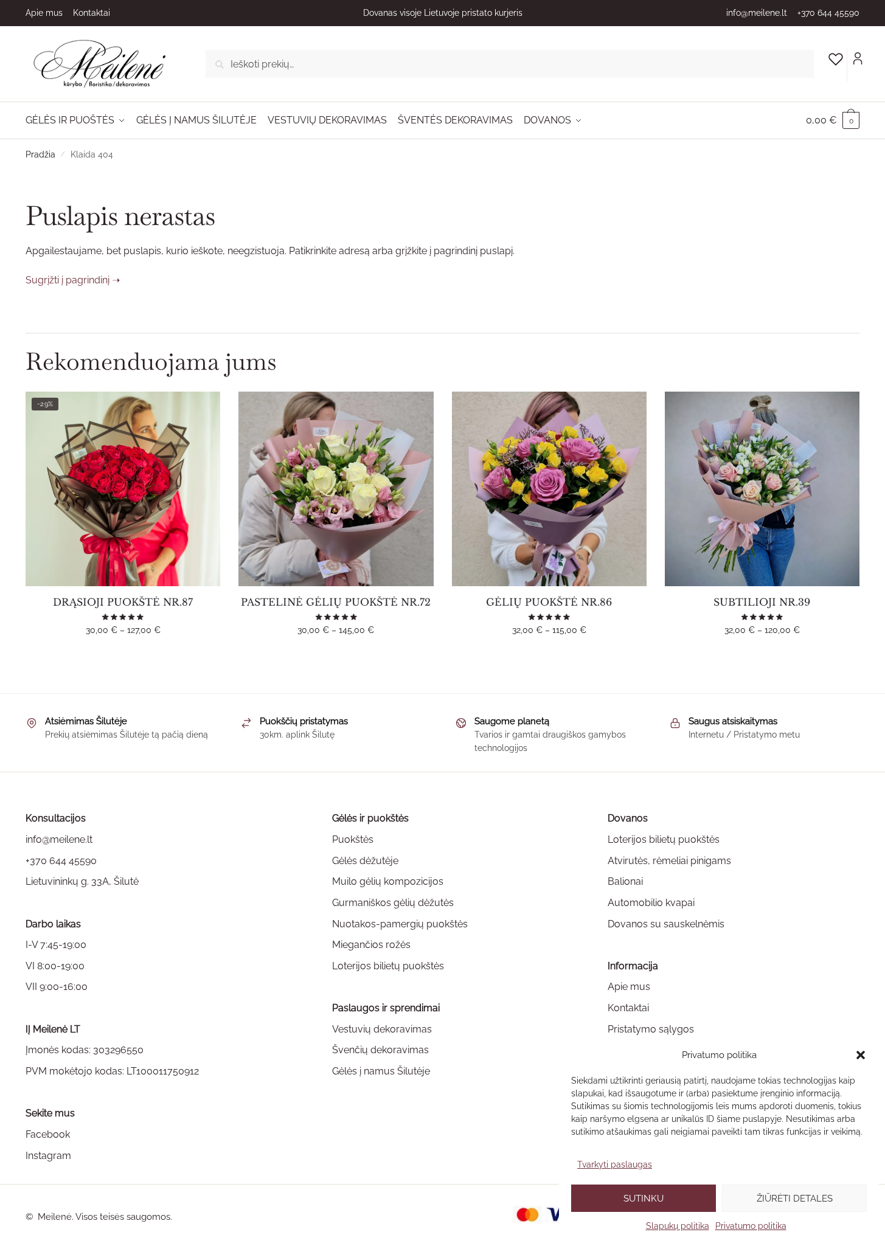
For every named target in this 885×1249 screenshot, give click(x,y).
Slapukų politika (677, 1226)
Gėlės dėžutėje (365, 861)
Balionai (625, 881)
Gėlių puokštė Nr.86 (549, 602)
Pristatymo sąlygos (651, 1029)
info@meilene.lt (756, 13)
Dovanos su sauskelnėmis (666, 924)
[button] (861, 1055)
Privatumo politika (750, 1226)
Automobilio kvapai (651, 902)
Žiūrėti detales (795, 1198)
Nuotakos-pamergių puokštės (400, 924)
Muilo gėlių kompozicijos (387, 881)
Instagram (48, 1155)
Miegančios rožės (371, 944)
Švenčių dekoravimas (380, 1050)
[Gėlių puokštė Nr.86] (549, 489)
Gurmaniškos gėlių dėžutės (393, 902)
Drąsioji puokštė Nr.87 (123, 602)
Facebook (48, 1134)
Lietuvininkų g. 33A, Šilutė (82, 881)
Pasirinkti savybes (122, 654)
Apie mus (44, 13)
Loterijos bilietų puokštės (388, 966)
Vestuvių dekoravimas (382, 1029)
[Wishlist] (202, 410)
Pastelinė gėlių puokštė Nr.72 (336, 602)
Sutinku (643, 1198)
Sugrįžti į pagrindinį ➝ (73, 280)
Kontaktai (91, 13)
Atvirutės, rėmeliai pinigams (669, 861)
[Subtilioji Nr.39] (762, 489)
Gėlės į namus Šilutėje (381, 1071)
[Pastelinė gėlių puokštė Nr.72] (335, 489)
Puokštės (352, 839)
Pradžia (40, 154)
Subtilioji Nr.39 (761, 602)
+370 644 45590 (828, 13)
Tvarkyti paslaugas (614, 1164)
